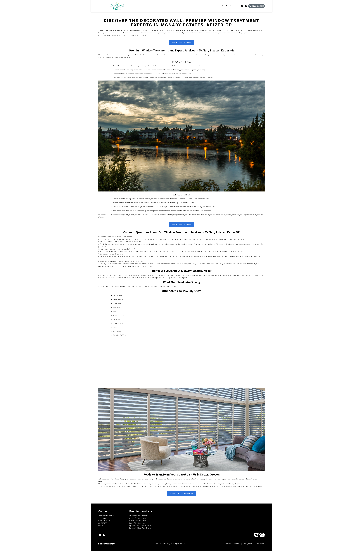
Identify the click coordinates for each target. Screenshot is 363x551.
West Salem (117, 307)
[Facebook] (241, 6)
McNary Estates (118, 315)
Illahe (114, 311)
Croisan (115, 327)
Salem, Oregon (118, 295)
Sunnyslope (116, 319)
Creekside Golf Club (119, 335)
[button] (100, 6)
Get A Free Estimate (181, 42)
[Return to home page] (137, 6)
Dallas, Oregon (118, 299)
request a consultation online (133, 486)
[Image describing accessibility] (259, 534)
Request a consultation (181, 493)
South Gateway (118, 323)
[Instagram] (246, 6)
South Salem (117, 303)
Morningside (117, 331)
